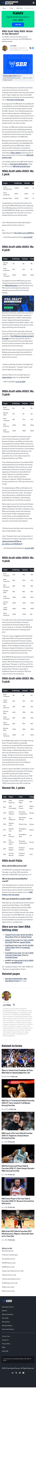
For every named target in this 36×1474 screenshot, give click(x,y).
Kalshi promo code (8, 1291)
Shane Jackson (16, 153)
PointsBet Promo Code (13, 953)
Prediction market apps (10, 1255)
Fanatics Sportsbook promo (11, 1279)
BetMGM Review (17, 963)
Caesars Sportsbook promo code (13, 1271)
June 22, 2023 (20, 382)
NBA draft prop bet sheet (21, 166)
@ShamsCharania (8, 541)
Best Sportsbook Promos (16, 980)
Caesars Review (25, 942)
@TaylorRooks (7, 377)
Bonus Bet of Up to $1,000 (24, 960)
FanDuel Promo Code (12, 935)
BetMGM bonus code (8, 1263)
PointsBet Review (11, 957)
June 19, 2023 (27, 237)
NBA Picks (19, 8)
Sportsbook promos (8, 1259)
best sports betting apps (15, 100)
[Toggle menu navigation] (33, 3)
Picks (11, 8)
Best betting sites (7, 1251)
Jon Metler (13, 46)
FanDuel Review (26, 937)
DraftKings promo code (9, 1283)
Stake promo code (8, 1287)
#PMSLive (17, 541)
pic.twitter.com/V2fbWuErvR (12, 544)
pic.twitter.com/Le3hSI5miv (24, 233)
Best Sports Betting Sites (14, 979)
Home (4, 8)
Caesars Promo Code (12, 940)
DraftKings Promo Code (13, 945)
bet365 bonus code (8, 1267)
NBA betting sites (11, 285)
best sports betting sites (18, 164)
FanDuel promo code (9, 1275)
